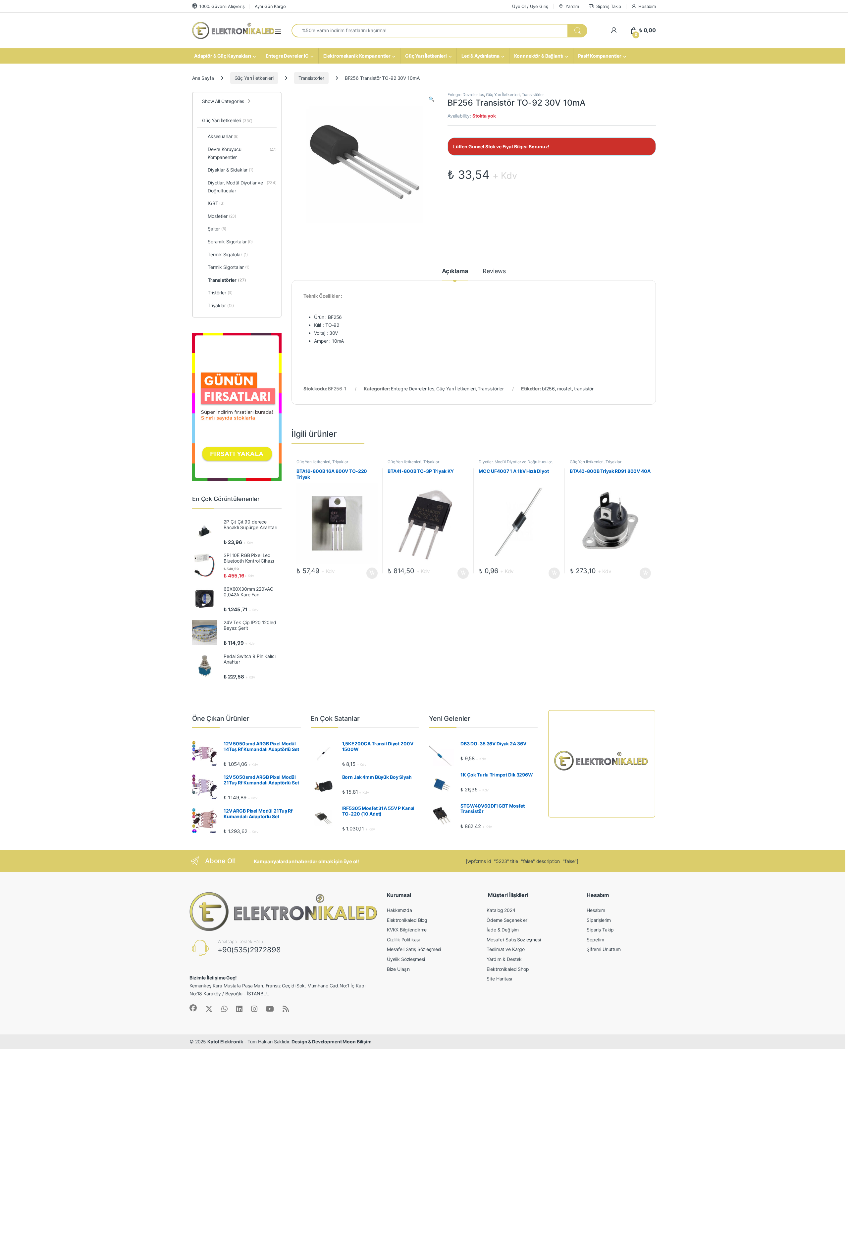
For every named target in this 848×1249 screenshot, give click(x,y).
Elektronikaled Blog (407, 920)
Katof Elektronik (225, 1041)
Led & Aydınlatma (480, 56)
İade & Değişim (502, 929)
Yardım (572, 6)
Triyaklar (340, 461)
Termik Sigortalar (228, 267)
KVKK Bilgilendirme (407, 929)
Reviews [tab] (494, 271)
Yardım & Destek (504, 959)
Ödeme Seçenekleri (507, 920)
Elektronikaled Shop (508, 969)
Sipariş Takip (608, 6)
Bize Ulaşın (398, 969)
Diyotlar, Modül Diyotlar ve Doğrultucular (515, 461)
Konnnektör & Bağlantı (538, 56)
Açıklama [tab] (455, 271)
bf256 (548, 388)
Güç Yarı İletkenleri (426, 56)
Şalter (217, 228)
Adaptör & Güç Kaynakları (222, 56)
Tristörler (220, 292)
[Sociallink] (193, 1008)
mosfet (564, 388)
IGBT (216, 203)
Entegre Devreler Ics (466, 94)
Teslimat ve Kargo (506, 949)
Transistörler (311, 78)
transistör (584, 388)
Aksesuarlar (223, 136)
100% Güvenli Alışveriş (222, 6)
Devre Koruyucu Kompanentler (242, 153)
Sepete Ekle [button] (370, 573)
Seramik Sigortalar (230, 241)
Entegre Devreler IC (287, 56)
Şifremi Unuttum (604, 949)
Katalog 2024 (501, 910)
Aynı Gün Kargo (270, 6)
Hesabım (647, 6)
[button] (431, 99)
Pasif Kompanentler (599, 56)
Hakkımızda (399, 910)
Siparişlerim (599, 920)
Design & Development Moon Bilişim (331, 1041)
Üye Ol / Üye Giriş (530, 6)
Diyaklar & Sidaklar (230, 170)
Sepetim (595, 939)
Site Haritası (499, 978)
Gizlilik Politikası (403, 939)
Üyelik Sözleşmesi (406, 959)
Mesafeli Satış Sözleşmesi (414, 949)
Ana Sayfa (203, 78)
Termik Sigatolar (228, 254)
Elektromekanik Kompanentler (357, 56)
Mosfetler (222, 216)
